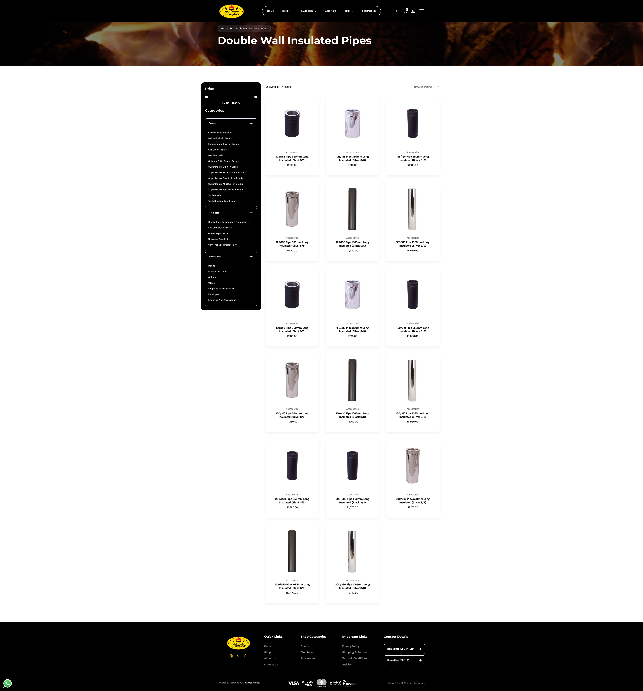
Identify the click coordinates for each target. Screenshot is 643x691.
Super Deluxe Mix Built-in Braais (225, 183)
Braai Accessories (217, 271)
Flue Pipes (213, 294)
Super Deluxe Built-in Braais (223, 166)
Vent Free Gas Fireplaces (221, 244)
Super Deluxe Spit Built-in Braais (225, 189)
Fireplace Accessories (219, 288)
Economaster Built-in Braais (223, 144)
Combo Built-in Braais (220, 132)
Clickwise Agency (251, 682)
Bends (211, 265)
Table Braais (214, 195)
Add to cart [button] (292, 170)
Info (347, 11)
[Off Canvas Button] (422, 11)
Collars (212, 277)
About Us (330, 11)
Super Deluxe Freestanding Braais (226, 172)
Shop (285, 11)
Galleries (307, 11)
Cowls (211, 282)
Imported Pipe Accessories (222, 300)
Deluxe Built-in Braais (220, 138)
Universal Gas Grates (219, 239)
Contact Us (369, 11)
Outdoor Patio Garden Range (223, 161)
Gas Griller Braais (217, 149)
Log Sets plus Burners (220, 227)
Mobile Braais (215, 155)
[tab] (404, 649)
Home (270, 11)
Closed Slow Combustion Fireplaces (227, 222)
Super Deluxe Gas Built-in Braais (225, 178)
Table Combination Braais (222, 201)
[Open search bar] (398, 11)
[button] (231, 123)
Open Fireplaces (216, 233)
